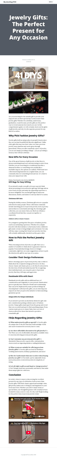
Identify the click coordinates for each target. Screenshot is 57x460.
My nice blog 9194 (9, 2)
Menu (50, 2)
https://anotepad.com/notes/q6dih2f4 (21, 180)
